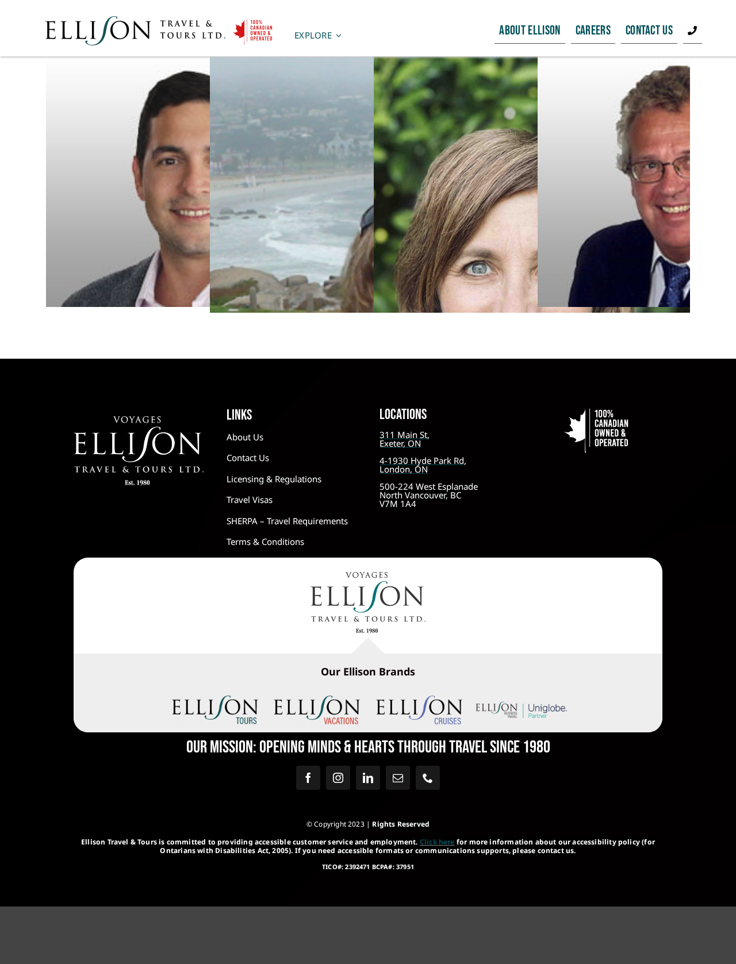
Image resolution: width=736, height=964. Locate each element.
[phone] (428, 778)
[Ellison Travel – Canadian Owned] (159, 21)
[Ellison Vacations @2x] (317, 701)
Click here (437, 842)
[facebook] (308, 778)
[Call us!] (692, 31)
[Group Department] (204, 179)
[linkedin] (368, 778)
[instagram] (338, 778)
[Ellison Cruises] (419, 701)
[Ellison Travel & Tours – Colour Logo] (367, 577)
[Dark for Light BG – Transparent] (521, 703)
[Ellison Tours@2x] (215, 701)
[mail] (398, 778)
